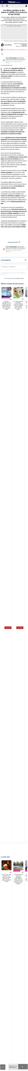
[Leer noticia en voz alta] (2, 49)
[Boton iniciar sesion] (26, 6)
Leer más (8, 627)
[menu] (2, 2)
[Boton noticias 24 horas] (6, 6)
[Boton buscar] (2, 6)
